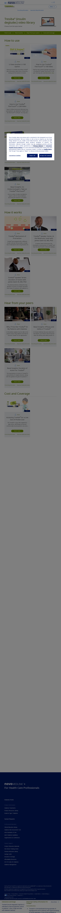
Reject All (32, 155)
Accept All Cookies (45, 155)
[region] (30, 146)
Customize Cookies (15, 155)
